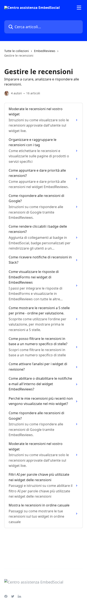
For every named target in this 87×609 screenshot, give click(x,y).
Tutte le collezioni (16, 51)
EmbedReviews (44, 51)
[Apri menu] (79, 7)
